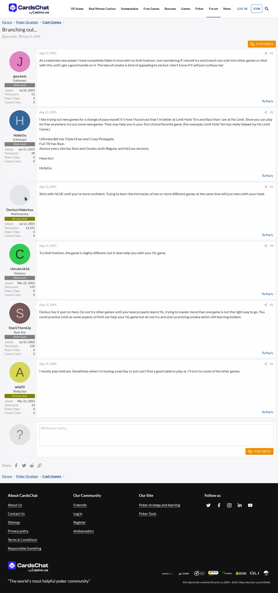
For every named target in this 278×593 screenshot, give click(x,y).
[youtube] (250, 505)
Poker (199, 8)
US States (77, 8)
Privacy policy (18, 531)
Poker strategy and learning (159, 505)
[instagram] (229, 505)
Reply (269, 101)
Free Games (151, 8)
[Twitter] (208, 505)
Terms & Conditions (22, 539)
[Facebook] (219, 505)
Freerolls (80, 505)
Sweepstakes (129, 8)
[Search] (266, 9)
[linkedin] (240, 505)
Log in (77, 513)
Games (185, 8)
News (227, 8)
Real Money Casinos (102, 8)
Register (79, 522)
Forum (213, 8)
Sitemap (14, 522)
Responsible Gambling (24, 548)
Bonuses (170, 8)
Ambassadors (83, 531)
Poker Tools (147, 513)
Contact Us (16, 513)
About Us (15, 505)
